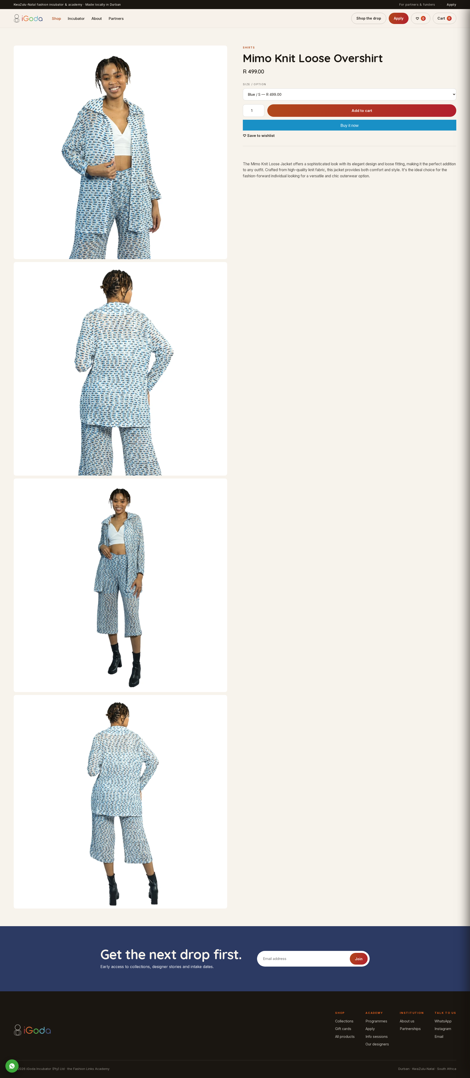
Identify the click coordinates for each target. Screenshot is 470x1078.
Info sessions (376, 1036)
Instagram (443, 1029)
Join (359, 959)
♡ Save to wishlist (259, 135)
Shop (56, 18)
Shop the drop (368, 18)
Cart (443, 18)
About (97, 18)
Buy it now (350, 125)
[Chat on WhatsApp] (12, 1066)
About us (407, 1021)
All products (345, 1036)
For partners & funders (417, 4)
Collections (344, 1021)
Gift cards (343, 1029)
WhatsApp (443, 1021)
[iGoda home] (28, 18)
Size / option (254, 84)
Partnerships (410, 1029)
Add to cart (362, 110)
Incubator (76, 18)
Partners (116, 18)
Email (439, 1036)
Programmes (376, 1021)
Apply (451, 4)
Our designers (377, 1044)
